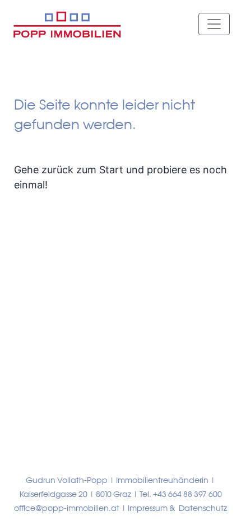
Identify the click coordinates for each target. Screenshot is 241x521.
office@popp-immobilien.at (66, 508)
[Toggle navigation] (214, 24)
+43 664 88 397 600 (187, 494)
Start (111, 170)
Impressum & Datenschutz (177, 508)
